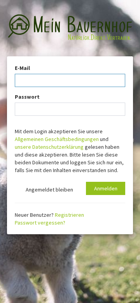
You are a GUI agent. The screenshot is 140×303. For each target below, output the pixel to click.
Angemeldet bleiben (48, 189)
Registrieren (69, 214)
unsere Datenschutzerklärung (49, 146)
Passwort (27, 96)
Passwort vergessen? (40, 222)
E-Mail (22, 67)
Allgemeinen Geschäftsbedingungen (57, 139)
